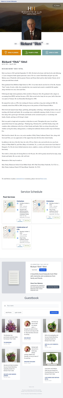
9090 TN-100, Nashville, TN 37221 (25, 216)
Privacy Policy (27, 391)
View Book (34, 270)
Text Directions (20, 220)
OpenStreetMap (33, 393)
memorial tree (20, 179)
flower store (43, 179)
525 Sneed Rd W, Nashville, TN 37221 (54, 213)
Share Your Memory (53, 287)
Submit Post (54, 312)
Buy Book (42, 270)
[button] (9, 204)
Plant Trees (27, 220)
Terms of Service (35, 391)
